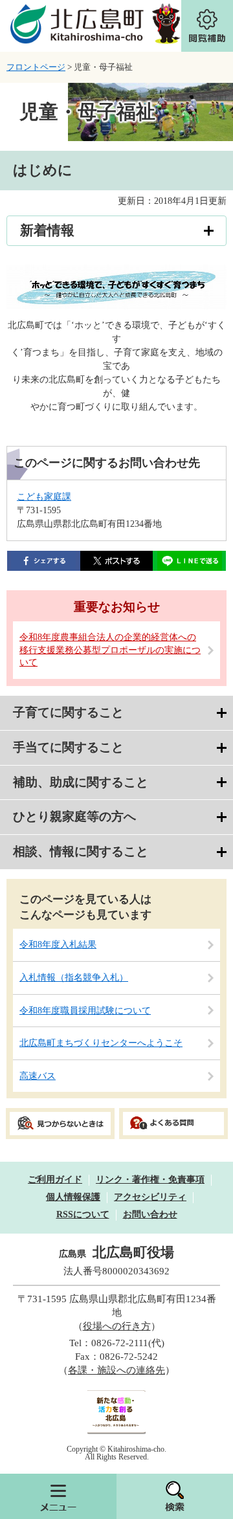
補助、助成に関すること (80, 782)
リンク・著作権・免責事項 (150, 1179)
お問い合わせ (150, 1214)
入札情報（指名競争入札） (73, 977)
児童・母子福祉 (87, 111)
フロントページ (35, 67)
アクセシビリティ (150, 1197)
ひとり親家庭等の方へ (74, 816)
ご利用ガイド (55, 1179)
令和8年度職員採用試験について (85, 1010)
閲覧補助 (207, 26)
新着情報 (47, 230)
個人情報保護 (73, 1197)
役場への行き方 (117, 1326)
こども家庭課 (44, 497)
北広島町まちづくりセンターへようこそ (101, 1043)
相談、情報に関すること (80, 851)
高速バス (37, 1076)
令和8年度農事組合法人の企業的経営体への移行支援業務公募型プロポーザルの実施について (110, 649)
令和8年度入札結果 (57, 944)
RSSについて (82, 1214)
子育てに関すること (68, 712)
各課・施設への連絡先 (116, 1370)
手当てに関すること (68, 747)
